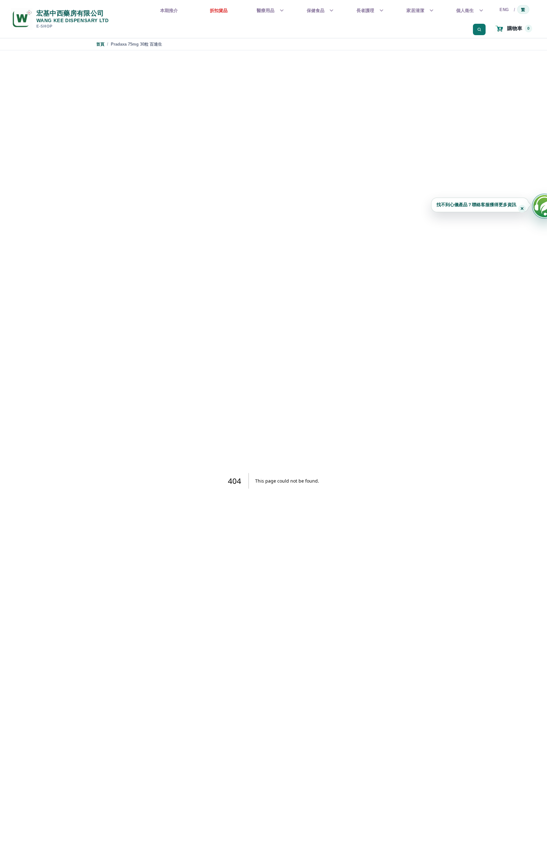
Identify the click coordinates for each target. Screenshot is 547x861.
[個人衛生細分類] (480, 10)
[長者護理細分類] (381, 10)
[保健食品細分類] (331, 10)
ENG (504, 9)
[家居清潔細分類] (431, 10)
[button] (480, 205)
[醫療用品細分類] (281, 10)
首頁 (100, 44)
